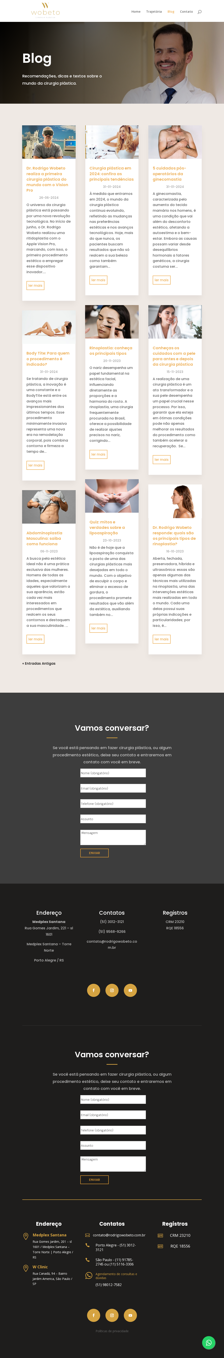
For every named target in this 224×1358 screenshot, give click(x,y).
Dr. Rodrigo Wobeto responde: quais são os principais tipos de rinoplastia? (174, 536)
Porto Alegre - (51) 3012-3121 (116, 1247)
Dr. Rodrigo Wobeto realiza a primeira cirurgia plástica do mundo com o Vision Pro (47, 179)
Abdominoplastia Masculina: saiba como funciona (44, 538)
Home (135, 12)
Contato (186, 12)
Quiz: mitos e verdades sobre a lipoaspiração (107, 527)
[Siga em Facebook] (93, 990)
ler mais (35, 285)
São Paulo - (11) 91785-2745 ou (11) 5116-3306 (115, 1262)
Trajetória (154, 12)
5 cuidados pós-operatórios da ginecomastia (169, 173)
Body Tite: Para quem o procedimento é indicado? (48, 358)
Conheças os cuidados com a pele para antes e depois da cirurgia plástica (174, 356)
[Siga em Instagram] (112, 990)
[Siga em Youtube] (130, 990)
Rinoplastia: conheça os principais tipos (110, 350)
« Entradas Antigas (39, 663)
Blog (171, 12)
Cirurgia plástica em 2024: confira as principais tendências (111, 173)
